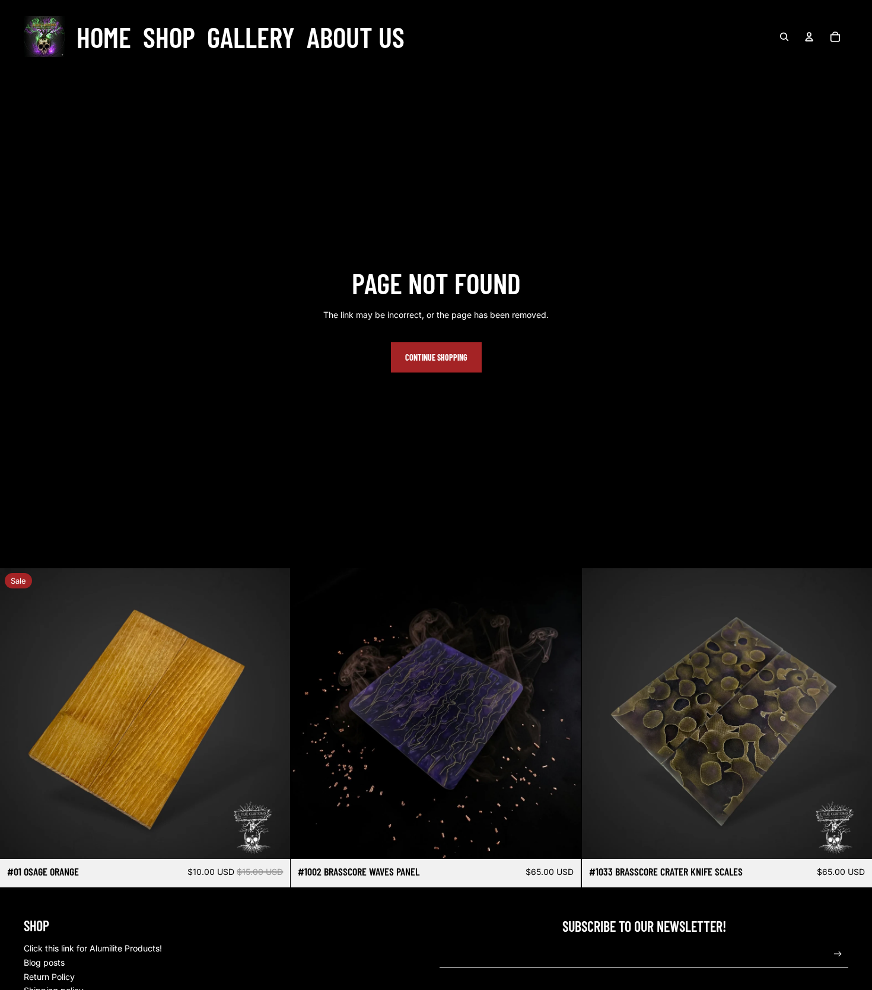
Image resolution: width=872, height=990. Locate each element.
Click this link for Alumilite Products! (93, 948)
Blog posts (44, 962)
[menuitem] (104, 37)
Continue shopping (436, 357)
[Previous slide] (308, 714)
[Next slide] (563, 714)
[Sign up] (838, 954)
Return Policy (49, 977)
